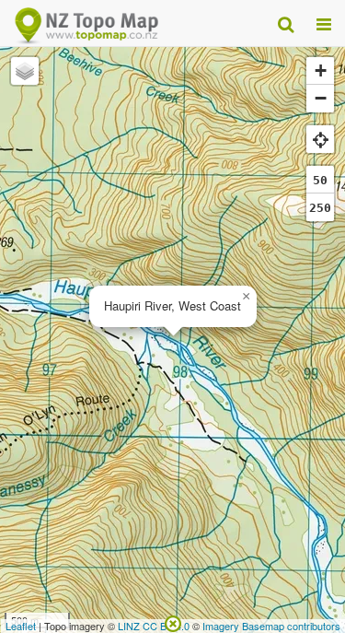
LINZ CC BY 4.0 (154, 625)
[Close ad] (173, 622)
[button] (246, 297)
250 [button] (320, 208)
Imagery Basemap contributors (271, 625)
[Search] (285, 23)
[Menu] (323, 23)
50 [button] (320, 180)
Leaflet (21, 625)
